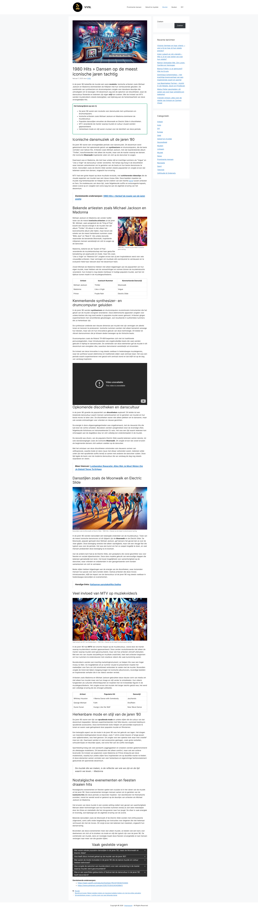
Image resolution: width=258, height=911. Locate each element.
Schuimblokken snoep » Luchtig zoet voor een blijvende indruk (96, 895)
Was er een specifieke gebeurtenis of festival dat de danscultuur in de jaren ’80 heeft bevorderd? (107, 873)
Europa (160, 132)
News (159, 156)
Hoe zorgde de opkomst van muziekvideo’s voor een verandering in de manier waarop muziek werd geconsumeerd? (107, 867)
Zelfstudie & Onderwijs (166, 173)
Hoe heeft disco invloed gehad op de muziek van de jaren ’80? (100, 856)
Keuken (174, 7)
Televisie (160, 170)
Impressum (128, 905)
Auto (159, 125)
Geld (159, 135)
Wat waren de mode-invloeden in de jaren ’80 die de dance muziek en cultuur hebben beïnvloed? (106, 861)
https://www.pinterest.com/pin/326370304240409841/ (100, 885)
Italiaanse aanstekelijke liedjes (105, 584)
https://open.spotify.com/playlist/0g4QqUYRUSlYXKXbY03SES (103, 883)
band (131, 181)
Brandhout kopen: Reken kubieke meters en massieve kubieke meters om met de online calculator (108, 893)
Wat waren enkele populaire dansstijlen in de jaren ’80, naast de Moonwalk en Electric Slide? (106, 851)
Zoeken (160, 22)
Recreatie (161, 163)
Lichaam (160, 149)
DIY (182, 7)
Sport (159, 166)
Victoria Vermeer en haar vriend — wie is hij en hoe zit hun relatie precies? (171, 48)
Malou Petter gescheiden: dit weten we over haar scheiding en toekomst (170, 91)
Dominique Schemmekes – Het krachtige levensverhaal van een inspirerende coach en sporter (170, 77)
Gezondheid (162, 142)
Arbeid (160, 122)
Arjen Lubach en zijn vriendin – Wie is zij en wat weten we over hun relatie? (170, 56)
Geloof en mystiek (151, 7)
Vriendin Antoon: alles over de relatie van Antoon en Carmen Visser (169, 100)
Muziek (164, 7)
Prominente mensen (134, 7)
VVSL (87, 7)
